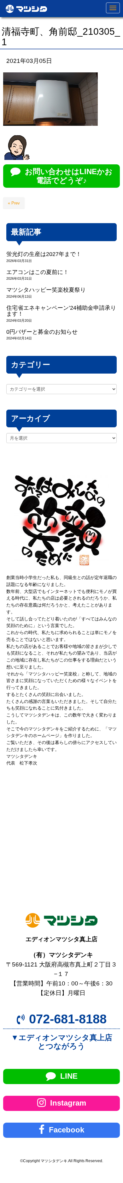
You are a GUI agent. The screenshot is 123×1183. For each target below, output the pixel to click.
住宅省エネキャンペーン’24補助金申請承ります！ (61, 311)
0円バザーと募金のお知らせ (42, 332)
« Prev (14, 203)
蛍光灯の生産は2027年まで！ (43, 254)
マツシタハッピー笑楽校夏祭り (46, 290)
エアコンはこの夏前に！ (37, 272)
